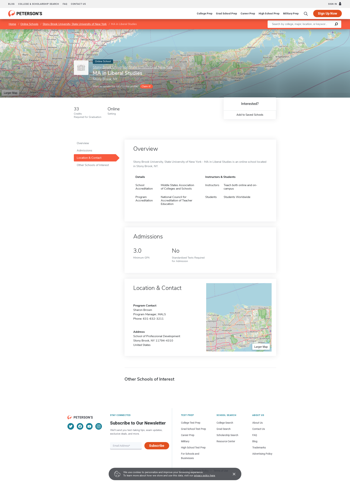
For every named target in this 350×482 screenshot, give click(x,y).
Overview (83, 143)
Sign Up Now (327, 13)
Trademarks (259, 447)
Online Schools (29, 24)
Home (12, 24)
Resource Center (226, 441)
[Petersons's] (25, 13)
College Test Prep (190, 422)
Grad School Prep (226, 13)
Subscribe (156, 446)
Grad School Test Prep (193, 428)
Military (185, 441)
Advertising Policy (262, 453)
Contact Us (258, 428)
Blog (11, 4)
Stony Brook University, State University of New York (75, 24)
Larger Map (10, 93)
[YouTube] (89, 426)
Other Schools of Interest (93, 165)
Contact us (78, 4)
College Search (225, 422)
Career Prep (248, 13)
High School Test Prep (193, 447)
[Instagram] (98, 426)
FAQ (65, 4)
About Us (257, 422)
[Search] (306, 13)
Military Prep (291, 13)
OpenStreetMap (325, 31)
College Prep (204, 13)
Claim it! (146, 86)
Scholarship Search (227, 435)
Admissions (84, 151)
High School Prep (269, 13)
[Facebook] (80, 426)
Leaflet (307, 31)
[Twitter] (70, 426)
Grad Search (224, 428)
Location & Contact (89, 158)
